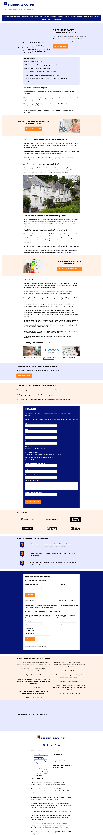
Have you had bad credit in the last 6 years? (39, 457)
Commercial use (49, 454)
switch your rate (41, 219)
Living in (29, 454)
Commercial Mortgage (41, 761)
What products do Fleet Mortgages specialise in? (41, 65)
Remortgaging (41, 448)
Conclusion (28, 82)
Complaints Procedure (48, 832)
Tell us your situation (32, 480)
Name (27, 423)
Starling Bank (42, 104)
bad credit (28, 238)
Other (59, 454)
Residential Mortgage (41, 769)
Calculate (30, 594)
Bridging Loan (38, 757)
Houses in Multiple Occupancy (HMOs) (56, 151)
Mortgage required (31, 474)
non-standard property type (43, 238)
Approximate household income (35, 463)
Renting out (38, 454)
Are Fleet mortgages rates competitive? (38, 68)
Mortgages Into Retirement (32, 357)
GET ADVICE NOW (33, 502)
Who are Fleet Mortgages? (34, 61)
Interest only (31, 630)
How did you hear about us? (33, 492)
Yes (28, 459)
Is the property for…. (31, 452)
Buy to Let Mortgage (40, 759)
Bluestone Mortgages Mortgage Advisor (49, 358)
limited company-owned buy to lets (34, 170)
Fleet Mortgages (28, 91)
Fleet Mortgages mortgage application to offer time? (42, 75)
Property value (30, 469)
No (33, 459)
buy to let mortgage (50, 143)
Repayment (30, 628)
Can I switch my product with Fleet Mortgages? (40, 72)
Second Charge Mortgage (42, 771)
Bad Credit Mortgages (41, 755)
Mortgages (37, 763)
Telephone (29, 435)
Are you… (28, 446)
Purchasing (30, 448)
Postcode (28, 440)
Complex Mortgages (68, 357)
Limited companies (47, 153)
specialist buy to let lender (45, 91)
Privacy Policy (35, 832)
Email (27, 429)
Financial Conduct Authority (42, 807)
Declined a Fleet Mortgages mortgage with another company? (46, 78)
